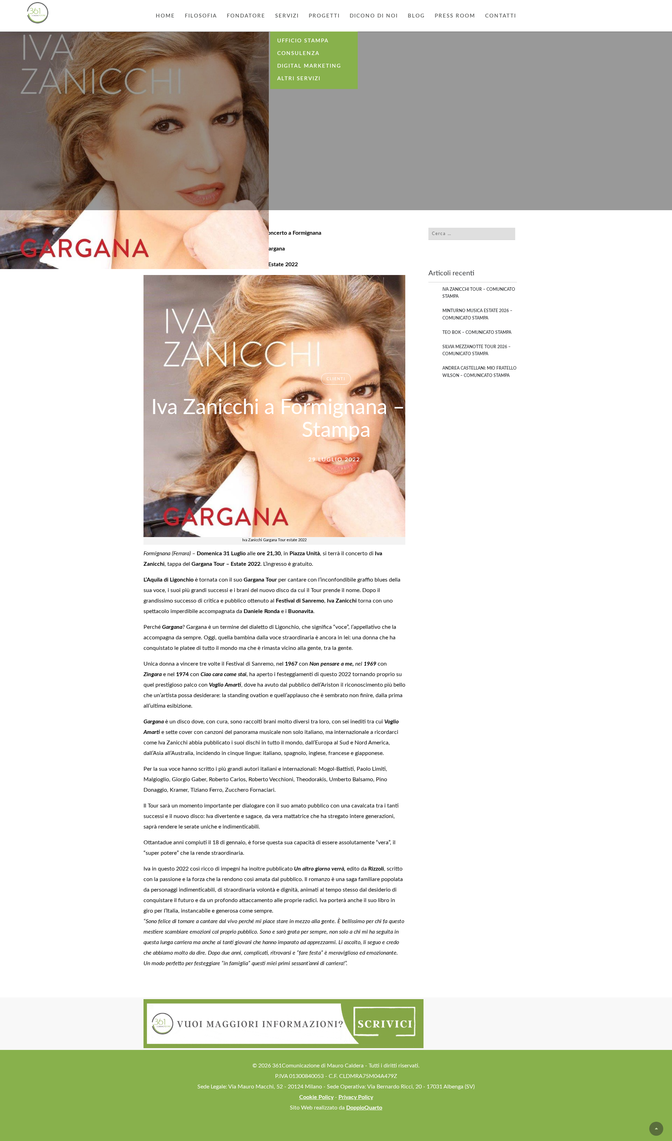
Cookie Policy (316, 1097)
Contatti (500, 16)
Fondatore (246, 16)
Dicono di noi (374, 16)
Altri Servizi (299, 78)
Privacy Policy (355, 1097)
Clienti (336, 379)
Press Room (455, 16)
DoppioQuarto (364, 1108)
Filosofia (201, 16)
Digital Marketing (309, 66)
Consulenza (298, 53)
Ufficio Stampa (303, 40)
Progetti (324, 16)
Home (165, 16)
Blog (416, 16)
